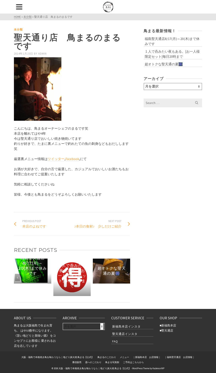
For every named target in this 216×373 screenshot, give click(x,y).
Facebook (72, 159)
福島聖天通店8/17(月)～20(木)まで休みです (172, 41)
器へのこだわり (93, 362)
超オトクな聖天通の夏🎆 (164, 64)
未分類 (18, 29)
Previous (17, 277)
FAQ (115, 341)
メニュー (124, 357)
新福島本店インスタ (126, 326)
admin (42, 53)
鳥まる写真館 (112, 362)
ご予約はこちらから (133, 362)
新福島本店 (168, 325)
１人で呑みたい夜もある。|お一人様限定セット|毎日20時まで (172, 54)
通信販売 (76, 362)
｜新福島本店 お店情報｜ (147, 357)
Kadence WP (158, 368)
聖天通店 (167, 330)
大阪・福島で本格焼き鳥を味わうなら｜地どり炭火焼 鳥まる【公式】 (57, 357)
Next (126, 277)
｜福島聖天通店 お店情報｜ (180, 357)
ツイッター (56, 159)
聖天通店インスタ (125, 334)
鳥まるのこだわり (106, 357)
